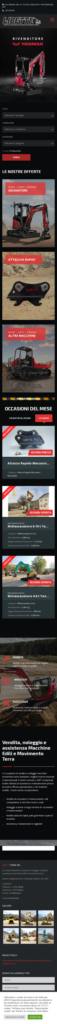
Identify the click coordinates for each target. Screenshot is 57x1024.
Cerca (16, 157)
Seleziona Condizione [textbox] (14, 129)
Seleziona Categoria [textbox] (14, 143)
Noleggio (31, 187)
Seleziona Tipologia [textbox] (14, 115)
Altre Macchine (22, 336)
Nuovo (11, 187)
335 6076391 (10, 10)
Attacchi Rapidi (21, 259)
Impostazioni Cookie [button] (15, 1017)
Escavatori (18, 190)
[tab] (20, 418)
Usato (21, 187)
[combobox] (28, 115)
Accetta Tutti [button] (35, 1017)
